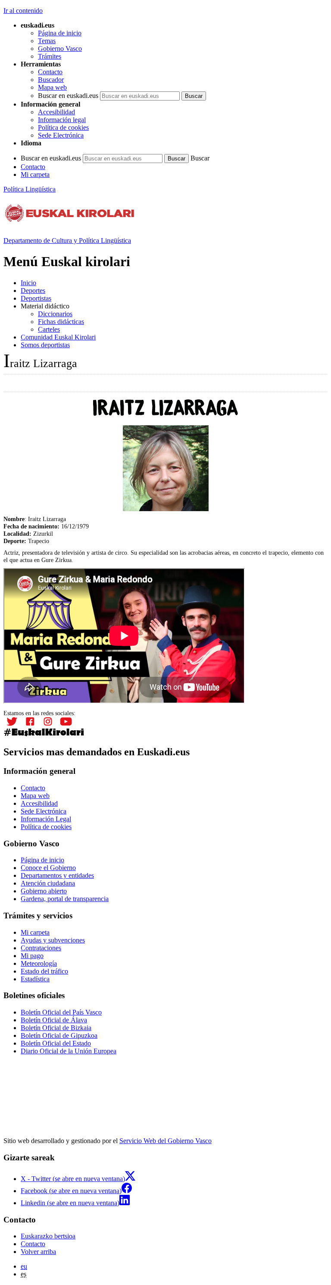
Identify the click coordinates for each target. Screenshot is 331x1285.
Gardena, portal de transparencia (65, 898)
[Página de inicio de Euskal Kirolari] (69, 219)
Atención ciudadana (48, 883)
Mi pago (32, 955)
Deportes (33, 290)
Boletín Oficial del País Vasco (61, 1012)
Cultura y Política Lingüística (67, 240)
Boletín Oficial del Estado (56, 1043)
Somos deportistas (45, 345)
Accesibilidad (56, 112)
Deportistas (36, 298)
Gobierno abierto (44, 891)
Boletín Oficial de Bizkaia (56, 1027)
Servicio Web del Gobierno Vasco (165, 1140)
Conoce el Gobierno (48, 867)
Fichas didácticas (61, 321)
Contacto (50, 71)
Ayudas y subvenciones (53, 940)
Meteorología (39, 963)
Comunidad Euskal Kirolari (58, 337)
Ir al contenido (23, 10)
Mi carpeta (35, 174)
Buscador (51, 79)
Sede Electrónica (61, 135)
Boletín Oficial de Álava (54, 1020)
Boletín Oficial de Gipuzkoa (59, 1035)
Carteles (49, 329)
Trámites (49, 56)
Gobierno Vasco (60, 48)
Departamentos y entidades (57, 875)
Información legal (62, 119)
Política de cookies (63, 127)
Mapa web (52, 87)
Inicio (28, 282)
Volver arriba (38, 1251)
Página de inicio (59, 33)
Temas (47, 40)
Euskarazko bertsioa (48, 1236)
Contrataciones (41, 948)
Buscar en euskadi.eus (68, 95)
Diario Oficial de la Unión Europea (68, 1051)
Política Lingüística (29, 189)
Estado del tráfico (44, 971)
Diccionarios (55, 313)
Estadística (35, 979)
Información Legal (46, 819)
